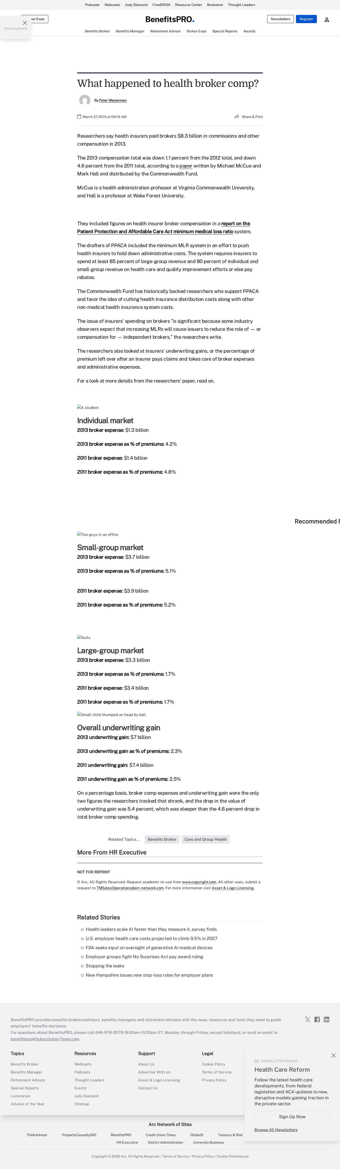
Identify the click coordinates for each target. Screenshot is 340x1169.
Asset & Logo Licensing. (233, 888)
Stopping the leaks (105, 965)
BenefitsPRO (121, 1135)
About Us (146, 1064)
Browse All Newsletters (275, 1129)
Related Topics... (124, 839)
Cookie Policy (213, 1064)
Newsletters (280, 19)
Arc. (124, 1156)
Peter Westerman (113, 100)
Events (80, 1088)
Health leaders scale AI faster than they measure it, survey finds (151, 929)
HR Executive (127, 1142)
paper (185, 166)
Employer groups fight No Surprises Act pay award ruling (144, 956)
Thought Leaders (241, 5)
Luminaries (20, 1096)
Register (306, 19)
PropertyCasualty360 (79, 1135)
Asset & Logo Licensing (159, 1080)
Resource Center (188, 5)
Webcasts (112, 5)
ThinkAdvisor (37, 1135)
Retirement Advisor (28, 1080)
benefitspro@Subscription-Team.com (45, 1039)
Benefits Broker (25, 1064)
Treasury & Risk (230, 1135)
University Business (208, 1142)
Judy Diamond (136, 5)
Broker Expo (35, 19)
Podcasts (92, 5)
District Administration (165, 1142)
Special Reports (25, 1088)
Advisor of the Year (27, 1104)
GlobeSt (196, 1135)
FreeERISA (161, 5)
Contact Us (148, 1088)
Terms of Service (217, 1072)
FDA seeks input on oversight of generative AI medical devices (149, 947)
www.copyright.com (199, 882)
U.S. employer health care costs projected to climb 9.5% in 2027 (152, 938)
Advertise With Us (154, 1072)
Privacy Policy (214, 1080)
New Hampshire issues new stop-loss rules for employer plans (149, 975)
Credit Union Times (161, 1135)
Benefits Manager (26, 1072)
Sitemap (81, 1104)
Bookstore (215, 5)
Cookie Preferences (233, 1156)
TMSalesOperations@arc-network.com (130, 888)
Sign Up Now (292, 1116)
